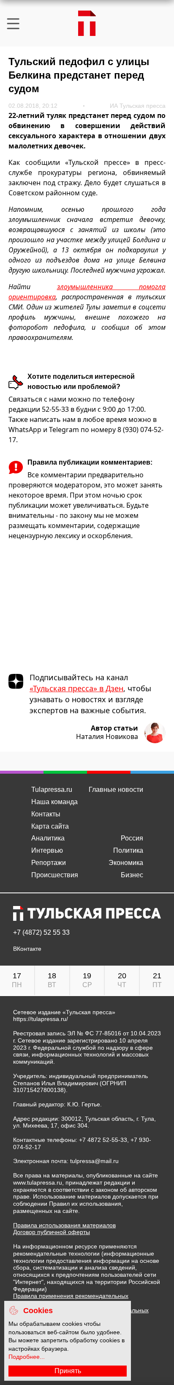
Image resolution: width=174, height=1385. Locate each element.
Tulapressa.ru (51, 789)
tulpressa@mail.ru (94, 1161)
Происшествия (54, 875)
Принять (67, 1370)
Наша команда (54, 801)
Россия (132, 838)
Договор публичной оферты (51, 1232)
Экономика (126, 862)
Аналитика (48, 838)
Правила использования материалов (64, 1225)
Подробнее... (26, 1356)
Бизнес (132, 875)
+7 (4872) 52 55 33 (41, 932)
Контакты (45, 814)
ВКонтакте (27, 949)
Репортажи (48, 862)
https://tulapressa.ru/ (40, 1018)
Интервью (47, 850)
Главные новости (116, 789)
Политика (128, 850)
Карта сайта (50, 826)
